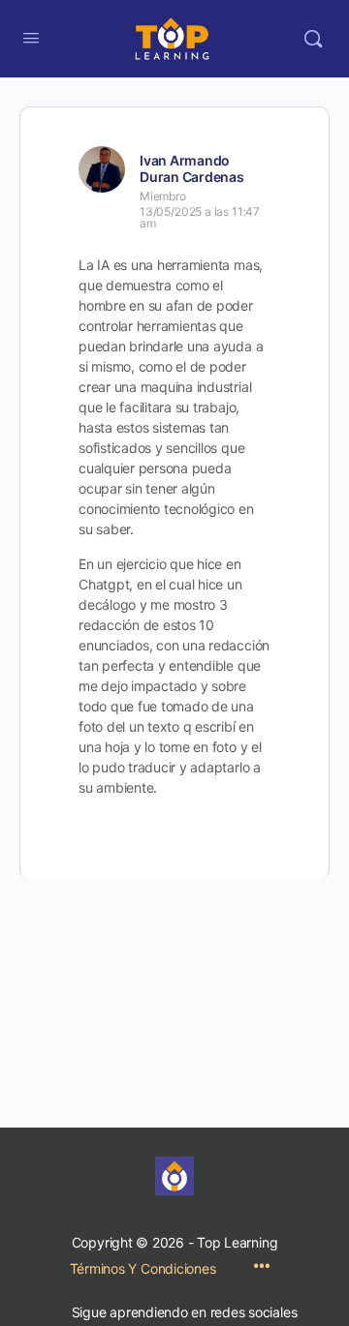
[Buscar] (313, 38)
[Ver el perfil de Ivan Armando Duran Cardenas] (102, 169)
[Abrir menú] (31, 37)
